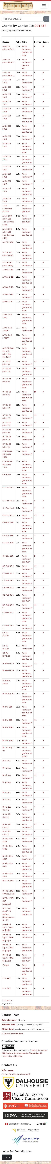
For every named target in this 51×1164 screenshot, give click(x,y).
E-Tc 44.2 (6, 978)
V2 (35, 361)
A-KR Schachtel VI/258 (7, 209)
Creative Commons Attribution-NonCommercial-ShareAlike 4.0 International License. (24, 1053)
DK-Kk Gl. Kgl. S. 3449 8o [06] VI (7, 927)
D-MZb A (6, 761)
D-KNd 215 (7, 707)
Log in (7, 1157)
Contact (9, 1071)
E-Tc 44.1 (6, 988)
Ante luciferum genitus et (27, 119)
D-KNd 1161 (7, 727)
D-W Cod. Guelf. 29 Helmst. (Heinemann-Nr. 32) (8, 914)
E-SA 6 (5, 965)
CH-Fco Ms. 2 (8, 487)
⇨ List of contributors (12, 1034)
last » (9, 1000)
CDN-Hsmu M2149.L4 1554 (7, 454)
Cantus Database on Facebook (16, 1074)
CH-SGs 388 (7, 522)
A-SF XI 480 (7, 242)
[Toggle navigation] (44, 5)
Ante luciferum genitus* (26, 209)
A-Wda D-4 (7, 301)
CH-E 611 (6, 474)
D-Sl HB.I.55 (7, 881)
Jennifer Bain (9, 1025)
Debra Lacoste (9, 1020)
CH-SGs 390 (7, 543)
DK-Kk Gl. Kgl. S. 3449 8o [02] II (7, 937)
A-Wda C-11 (7, 270)
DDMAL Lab (7, 1029)
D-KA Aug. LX (8, 694)
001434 (40, 26)
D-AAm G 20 (8, 663)
